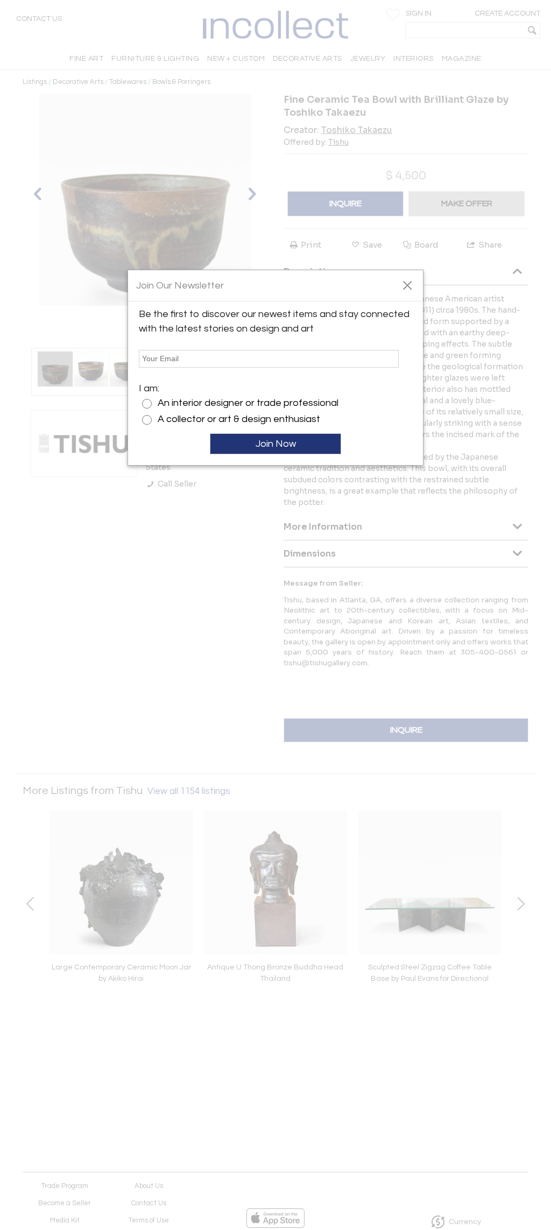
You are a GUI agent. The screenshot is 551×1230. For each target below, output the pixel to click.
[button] (407, 285)
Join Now (276, 444)
